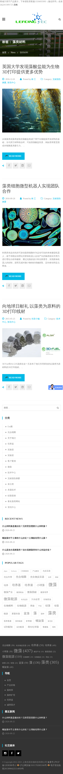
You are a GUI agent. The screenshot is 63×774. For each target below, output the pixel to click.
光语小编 (35, 319)
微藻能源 (10, 599)
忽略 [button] (16, 5)
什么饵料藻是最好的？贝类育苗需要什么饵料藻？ (25, 526)
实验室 (11, 450)
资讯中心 (11, 83)
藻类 (52, 613)
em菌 (10, 426)
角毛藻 (50, 621)
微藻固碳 (32, 592)
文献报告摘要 (14, 478)
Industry (14, 571)
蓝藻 (27, 613)
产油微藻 (36, 571)
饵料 (54, 627)
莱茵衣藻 (16, 613)
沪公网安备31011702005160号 (33, 765)
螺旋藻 (40, 620)
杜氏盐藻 (24, 599)
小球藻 (41, 585)
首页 (4, 52)
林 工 (33, 79)
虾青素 (29, 621)
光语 (49, 577)
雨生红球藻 (33, 627)
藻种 (42, 614)
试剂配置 (20, 627)
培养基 (11, 444)
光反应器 (46, 571)
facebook (12, 753)
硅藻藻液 (12, 496)
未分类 (11, 484)
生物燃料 (8, 605)
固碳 (56, 577)
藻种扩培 (11, 695)
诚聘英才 (11, 705)
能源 (6, 614)
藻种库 (10, 690)
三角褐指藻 (25, 571)
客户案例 (12, 461)
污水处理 (35, 599)
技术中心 (12, 472)
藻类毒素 (7, 621)
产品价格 (11, 685)
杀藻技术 (12, 490)
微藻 (10, 467)
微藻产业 (8, 592)
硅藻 (47, 605)
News (13, 52)
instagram (5, 753)
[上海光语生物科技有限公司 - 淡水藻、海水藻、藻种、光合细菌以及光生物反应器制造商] (31, 18)
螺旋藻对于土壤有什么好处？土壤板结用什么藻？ (24, 538)
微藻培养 (44, 592)
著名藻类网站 (14, 501)
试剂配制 (8, 627)
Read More (15, 156)
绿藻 (56, 605)
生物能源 (21, 605)
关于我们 (12, 438)
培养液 (29, 585)
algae (5, 571)
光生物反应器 (37, 576)
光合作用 (8, 577)
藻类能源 (18, 621)
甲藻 (40, 606)
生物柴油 (47, 599)
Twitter (18, 753)
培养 (6, 585)
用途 (32, 605)
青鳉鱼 (45, 627)
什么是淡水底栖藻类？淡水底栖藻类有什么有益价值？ (26, 550)
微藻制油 (19, 592)
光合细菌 (12, 432)
